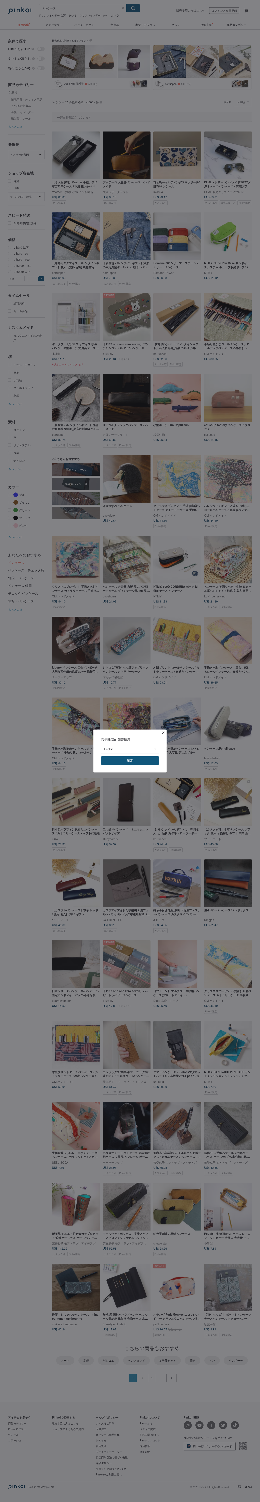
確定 (130, 760)
